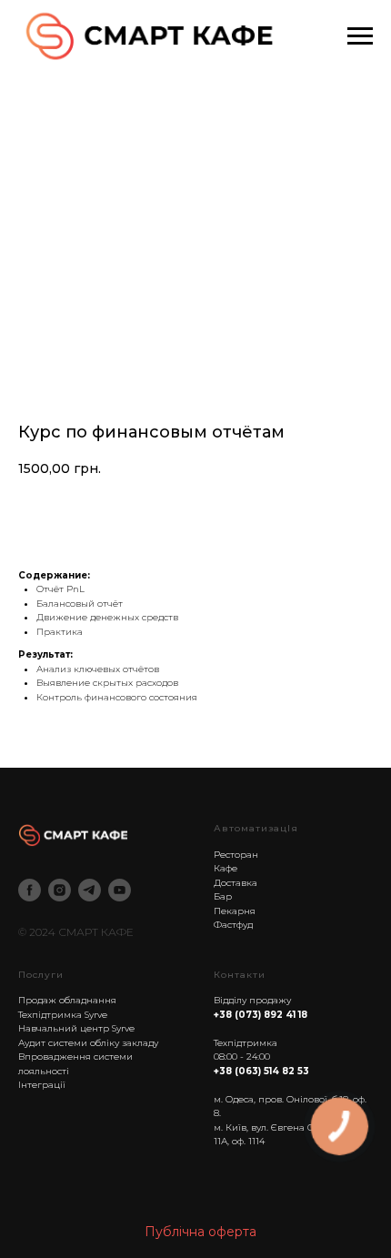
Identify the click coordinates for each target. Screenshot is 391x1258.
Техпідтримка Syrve (62, 1015)
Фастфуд (233, 925)
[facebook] (29, 890)
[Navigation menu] (360, 36)
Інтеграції (41, 1085)
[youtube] (119, 890)
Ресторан (236, 854)
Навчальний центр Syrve (76, 1028)
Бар (223, 896)
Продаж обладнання (67, 1000)
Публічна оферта (200, 1231)
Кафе (225, 868)
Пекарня (235, 911)
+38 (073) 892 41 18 (260, 1015)
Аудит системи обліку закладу (88, 1043)
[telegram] (89, 890)
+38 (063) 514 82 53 (261, 1071)
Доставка (235, 883)
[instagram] (59, 890)
